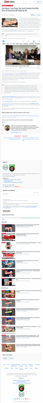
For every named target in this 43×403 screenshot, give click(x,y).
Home (4, 364)
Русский (31, 368)
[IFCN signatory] (21, 387)
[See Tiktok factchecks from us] (3, 186)
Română (26, 368)
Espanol (16, 368)
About (8, 364)
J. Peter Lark (22, 78)
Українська (21, 369)
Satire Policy (31, 364)
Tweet (39, 15)
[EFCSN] (21, 394)
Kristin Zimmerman (9, 74)
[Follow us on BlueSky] (6, 186)
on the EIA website (9, 101)
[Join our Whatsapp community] (12, 186)
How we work (24, 364)
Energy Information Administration (9, 96)
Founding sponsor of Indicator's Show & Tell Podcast (13, 182)
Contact (31, 365)
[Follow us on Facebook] (8, 186)
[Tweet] (40, 2)
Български (7, 368)
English (12, 368)
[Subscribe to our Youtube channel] (16, 186)
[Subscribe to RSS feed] (20, 186)
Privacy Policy (37, 364)
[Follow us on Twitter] (14, 186)
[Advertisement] (21, 151)
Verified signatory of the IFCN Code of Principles (12, 179)
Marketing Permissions (7, 199)
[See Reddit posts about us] (18, 186)
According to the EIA (18, 97)
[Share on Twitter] (5, 122)
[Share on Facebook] (3, 122)
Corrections (21, 365)
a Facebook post (13, 29)
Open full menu (3, 2)
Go (34, 1)
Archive (26, 365)
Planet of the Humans (23, 73)
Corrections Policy (14, 365)
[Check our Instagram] (10, 186)
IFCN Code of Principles (15, 364)
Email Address (6, 193)
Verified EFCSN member (8, 180)
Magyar (21, 368)
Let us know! (12, 176)
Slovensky (36, 368)
